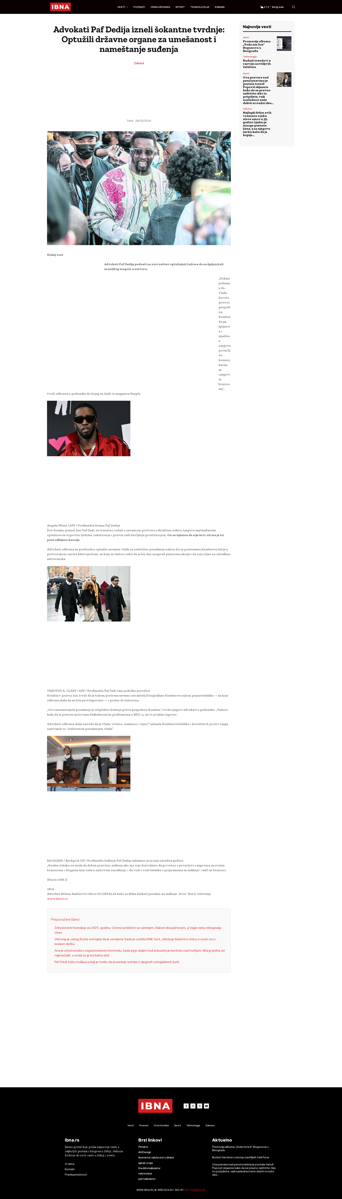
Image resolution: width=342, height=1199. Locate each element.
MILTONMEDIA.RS (195, 1189)
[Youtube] (206, 1105)
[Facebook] (186, 1105)
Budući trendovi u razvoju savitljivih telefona (257, 64)
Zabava (139, 63)
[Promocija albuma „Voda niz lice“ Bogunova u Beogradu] (284, 43)
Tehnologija (250, 56)
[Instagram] (192, 1105)
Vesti (246, 37)
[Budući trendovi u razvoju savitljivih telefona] (284, 62)
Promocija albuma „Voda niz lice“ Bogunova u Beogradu (257, 46)
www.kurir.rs (57, 899)
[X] (199, 1105)
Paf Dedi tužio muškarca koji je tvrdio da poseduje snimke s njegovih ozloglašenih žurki (117, 962)
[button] (293, 6)
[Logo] (60, 7)
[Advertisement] (139, 92)
